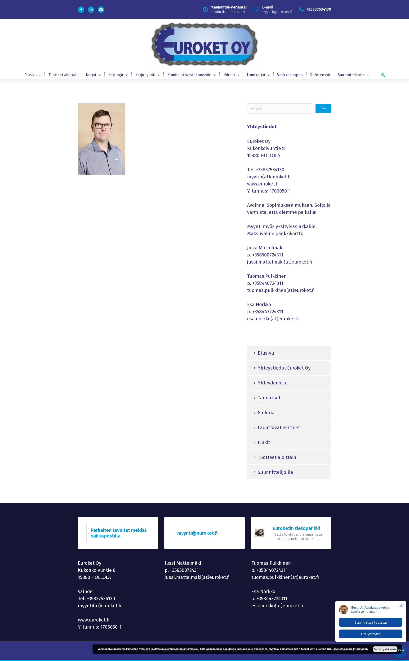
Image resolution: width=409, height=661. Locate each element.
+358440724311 (267, 283)
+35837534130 (270, 169)
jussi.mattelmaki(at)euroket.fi (279, 262)
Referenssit (320, 75)
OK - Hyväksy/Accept (385, 649)
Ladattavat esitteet (279, 427)
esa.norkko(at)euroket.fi (273, 319)
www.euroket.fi (263, 184)
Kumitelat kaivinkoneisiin (189, 75)
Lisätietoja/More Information (350, 649)
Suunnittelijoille (351, 75)
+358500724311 (267, 255)
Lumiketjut (256, 75)
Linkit (264, 442)
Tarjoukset (269, 398)
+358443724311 (267, 311)
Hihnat (229, 75)
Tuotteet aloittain (64, 75)
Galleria (266, 412)
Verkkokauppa (290, 75)
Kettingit (115, 75)
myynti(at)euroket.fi (269, 177)
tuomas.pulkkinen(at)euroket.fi (281, 290)
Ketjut (91, 75)
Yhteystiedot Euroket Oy (284, 368)
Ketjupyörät (145, 75)
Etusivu (30, 75)
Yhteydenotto (273, 383)
